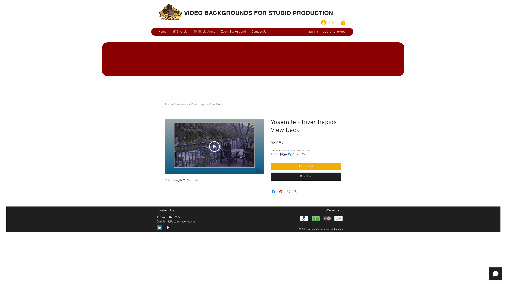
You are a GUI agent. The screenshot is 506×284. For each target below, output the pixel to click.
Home (169, 104)
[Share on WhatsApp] (288, 191)
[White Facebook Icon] (167, 227)
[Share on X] (296, 191)
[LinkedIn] (159, 227)
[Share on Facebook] (273, 191)
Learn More (301, 154)
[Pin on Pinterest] (280, 191)
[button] (343, 22)
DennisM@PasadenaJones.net (176, 221)
